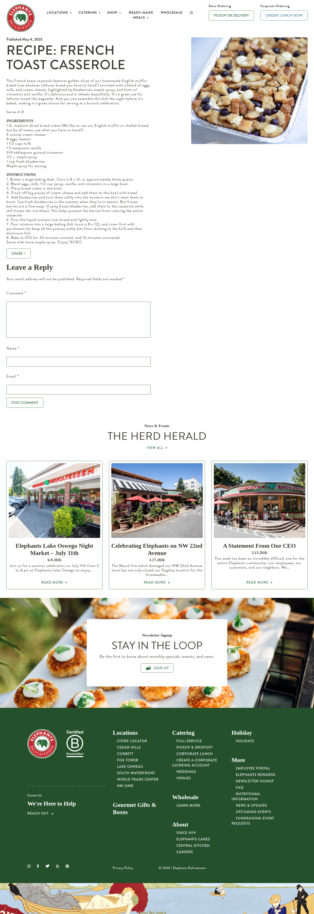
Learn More (188, 805)
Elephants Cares (193, 839)
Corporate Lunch (194, 753)
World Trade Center (138, 779)
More (238, 760)
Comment (16, 293)
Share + (18, 253)
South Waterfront (136, 773)
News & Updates (251, 805)
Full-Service (189, 741)
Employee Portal (253, 768)
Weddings (186, 771)
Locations (57, 12)
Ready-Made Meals (141, 15)
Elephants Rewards (256, 774)
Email (12, 376)
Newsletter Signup (255, 781)
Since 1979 (186, 832)
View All (155, 447)
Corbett (125, 753)
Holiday (242, 732)
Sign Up (161, 668)
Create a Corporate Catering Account (194, 763)
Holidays (245, 741)
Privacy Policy (123, 868)
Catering (87, 12)
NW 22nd (125, 785)
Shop (112, 12)
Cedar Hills (129, 747)
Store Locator (132, 741)
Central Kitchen (193, 845)
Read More (52, 582)
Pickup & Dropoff (194, 747)
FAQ (240, 787)
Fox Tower (127, 760)
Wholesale (171, 12)
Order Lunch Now (284, 15)
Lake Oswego (130, 766)
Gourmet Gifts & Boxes (134, 808)
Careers (184, 852)
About (180, 824)
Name (12, 348)
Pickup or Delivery (231, 15)
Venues (183, 778)
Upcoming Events (253, 811)
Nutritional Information (246, 796)
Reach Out (38, 813)
